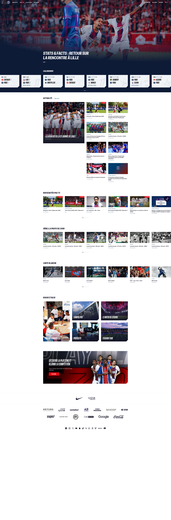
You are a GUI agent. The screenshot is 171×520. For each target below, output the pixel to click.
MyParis (36, 2)
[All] (86, 409)
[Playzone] (54, 374)
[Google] (103, 416)
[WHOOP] (111, 409)
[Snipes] (51, 416)
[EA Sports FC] (75, 416)
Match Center (26, 85)
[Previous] (44, 81)
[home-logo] (8, 2)
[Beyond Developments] (48, 409)
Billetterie (154, 2)
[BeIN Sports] (89, 416)
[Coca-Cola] (119, 416)
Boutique (161, 2)
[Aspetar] (63, 416)
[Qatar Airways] (91, 398)
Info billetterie (92, 85)
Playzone (29, 2)
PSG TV (22, 2)
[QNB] (124, 409)
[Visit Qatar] (61, 409)
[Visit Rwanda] (97, 409)
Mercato (15, 2)
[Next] (126, 81)
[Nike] (79, 398)
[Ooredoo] (74, 409)
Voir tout (56, 98)
